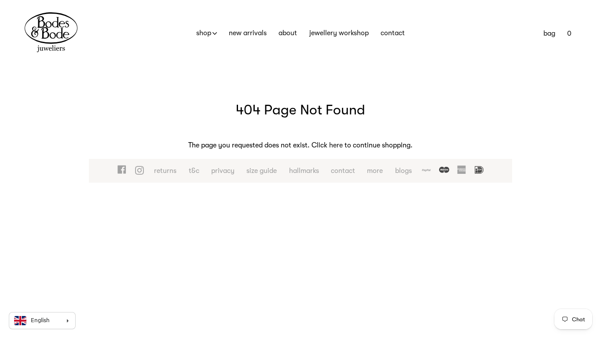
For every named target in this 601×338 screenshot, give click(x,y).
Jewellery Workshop (339, 33)
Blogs (403, 171)
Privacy (223, 171)
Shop (203, 33)
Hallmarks (304, 171)
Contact (393, 33)
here (336, 145)
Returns (165, 171)
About (288, 33)
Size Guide (261, 171)
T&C (194, 171)
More (375, 171)
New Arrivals (248, 33)
